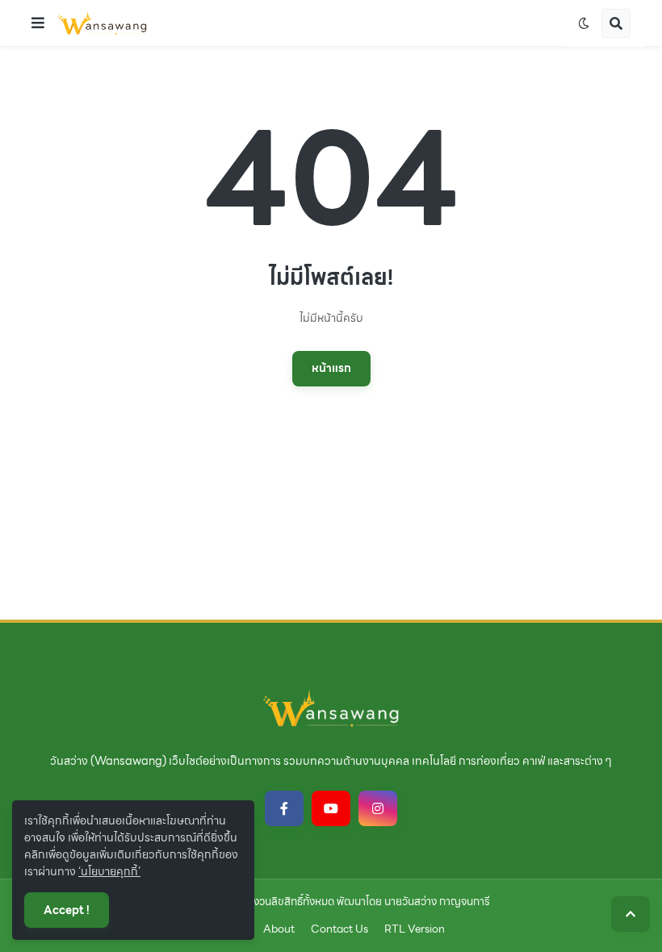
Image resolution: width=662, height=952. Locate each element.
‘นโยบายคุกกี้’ (109, 871)
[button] (38, 23)
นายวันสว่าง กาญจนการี (437, 901)
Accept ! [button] (67, 910)
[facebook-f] (284, 808)
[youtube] (331, 808)
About (279, 929)
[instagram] (377, 808)
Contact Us (339, 929)
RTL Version (414, 929)
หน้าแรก (331, 368)
